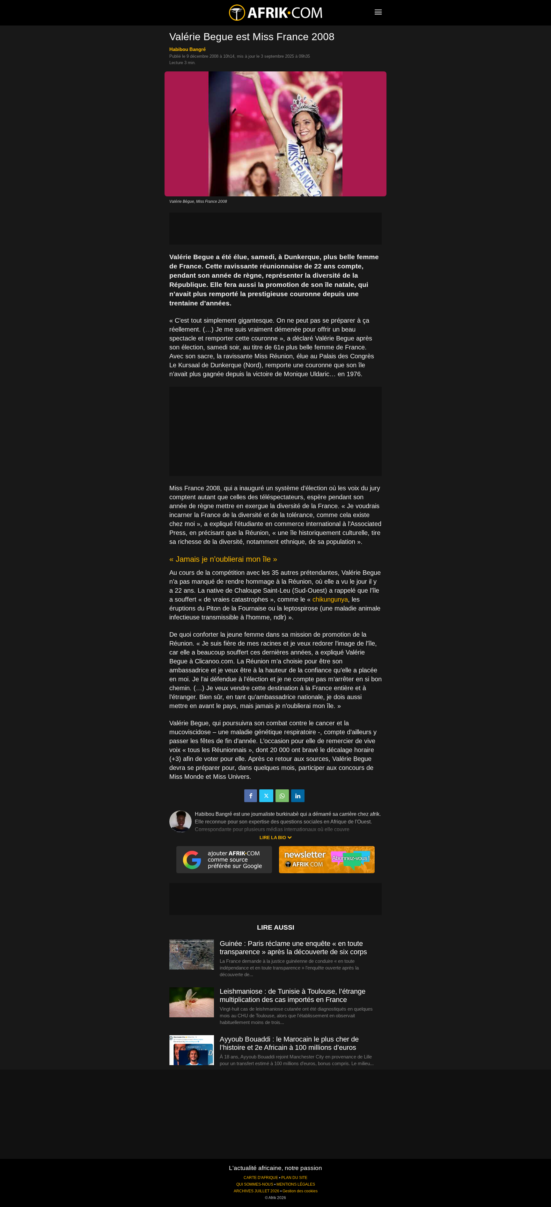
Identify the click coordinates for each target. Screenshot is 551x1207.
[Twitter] (266, 795)
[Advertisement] (275, 229)
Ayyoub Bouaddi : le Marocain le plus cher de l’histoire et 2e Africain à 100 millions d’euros (289, 1043)
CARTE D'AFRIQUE (261, 1177)
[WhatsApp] (282, 795)
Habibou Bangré (187, 49)
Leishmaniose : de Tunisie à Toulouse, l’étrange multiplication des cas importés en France (292, 995)
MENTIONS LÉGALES (295, 1184)
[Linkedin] (298, 795)
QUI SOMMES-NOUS (254, 1184)
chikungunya (330, 599)
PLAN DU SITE (294, 1177)
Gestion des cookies (300, 1191)
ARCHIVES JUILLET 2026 (256, 1191)
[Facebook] (250, 795)
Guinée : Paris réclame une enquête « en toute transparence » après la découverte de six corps (293, 948)
